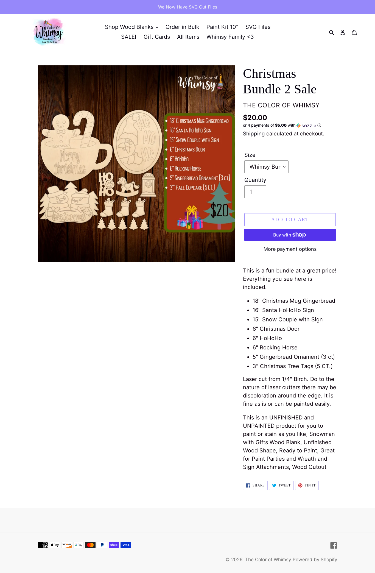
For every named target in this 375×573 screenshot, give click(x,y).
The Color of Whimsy (268, 559)
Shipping (254, 133)
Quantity (255, 180)
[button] (282, 125)
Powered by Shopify (315, 559)
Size (250, 155)
